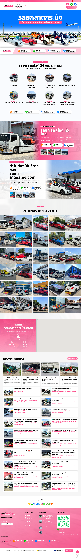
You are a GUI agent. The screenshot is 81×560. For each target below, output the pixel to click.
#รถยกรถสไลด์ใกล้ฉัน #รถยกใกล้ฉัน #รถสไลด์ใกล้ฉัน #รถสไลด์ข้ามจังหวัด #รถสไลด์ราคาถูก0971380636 (48, 517)
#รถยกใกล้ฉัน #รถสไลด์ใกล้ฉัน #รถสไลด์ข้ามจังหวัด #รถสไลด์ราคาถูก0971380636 (26, 474)
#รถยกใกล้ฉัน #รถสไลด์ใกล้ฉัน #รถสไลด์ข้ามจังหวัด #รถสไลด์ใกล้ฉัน (12, 378)
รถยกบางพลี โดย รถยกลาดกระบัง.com (23, 388)
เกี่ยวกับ (43, 6)
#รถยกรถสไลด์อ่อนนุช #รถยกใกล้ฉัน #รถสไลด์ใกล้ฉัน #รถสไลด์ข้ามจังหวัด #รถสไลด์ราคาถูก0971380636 (26, 420)
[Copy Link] (29, 504)
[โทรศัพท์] (12, 342)
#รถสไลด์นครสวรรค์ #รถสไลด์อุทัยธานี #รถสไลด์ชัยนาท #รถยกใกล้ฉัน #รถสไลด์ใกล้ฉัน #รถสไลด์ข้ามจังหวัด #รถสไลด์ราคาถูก (48, 523)
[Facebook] (34, 504)
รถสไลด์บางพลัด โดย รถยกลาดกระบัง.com (24, 399)
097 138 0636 (24, 51)
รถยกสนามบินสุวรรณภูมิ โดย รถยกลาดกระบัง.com (26, 409)
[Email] (47, 504)
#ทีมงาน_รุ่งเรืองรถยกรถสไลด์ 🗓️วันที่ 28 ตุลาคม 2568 (25, 451)
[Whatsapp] (44, 504)
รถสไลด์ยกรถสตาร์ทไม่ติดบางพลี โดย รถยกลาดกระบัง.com (62, 462)
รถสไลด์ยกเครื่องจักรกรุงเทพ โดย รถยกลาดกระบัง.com (61, 474)
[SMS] (49, 504)
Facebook (53, 50)
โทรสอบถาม (23, 50)
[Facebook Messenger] (37, 504)
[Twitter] (39, 504)
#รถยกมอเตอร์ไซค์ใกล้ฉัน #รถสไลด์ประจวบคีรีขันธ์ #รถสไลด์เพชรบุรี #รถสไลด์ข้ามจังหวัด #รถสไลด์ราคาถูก (64, 485)
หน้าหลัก (26, 6)
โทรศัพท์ (12, 345)
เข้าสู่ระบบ (69, 1)
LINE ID (38, 50)
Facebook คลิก (41, 541)
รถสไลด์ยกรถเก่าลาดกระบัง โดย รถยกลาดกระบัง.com (64, 430)
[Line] (32, 504)
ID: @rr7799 (29, 542)
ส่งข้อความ (68, 50)
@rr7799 (38, 51)
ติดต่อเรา (65, 1)
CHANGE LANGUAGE (60, 550)
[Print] (51, 504)
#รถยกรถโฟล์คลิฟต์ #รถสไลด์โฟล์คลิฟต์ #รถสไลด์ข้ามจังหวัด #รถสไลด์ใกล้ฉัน (50, 379)
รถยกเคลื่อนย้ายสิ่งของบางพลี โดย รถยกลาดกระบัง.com (61, 389)
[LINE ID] (24, 342)
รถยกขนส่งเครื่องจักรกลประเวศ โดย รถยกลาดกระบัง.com (47, 528)
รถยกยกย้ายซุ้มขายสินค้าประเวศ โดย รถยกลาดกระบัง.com (47, 532)
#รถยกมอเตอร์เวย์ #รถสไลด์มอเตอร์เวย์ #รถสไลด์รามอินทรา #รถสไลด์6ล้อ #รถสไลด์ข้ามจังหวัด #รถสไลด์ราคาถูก (63, 452)
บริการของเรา (32, 6)
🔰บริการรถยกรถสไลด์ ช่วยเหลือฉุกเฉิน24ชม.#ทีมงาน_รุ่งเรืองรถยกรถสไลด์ (25, 441)
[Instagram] (42, 504)
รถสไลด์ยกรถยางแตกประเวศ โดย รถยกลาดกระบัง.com (61, 399)
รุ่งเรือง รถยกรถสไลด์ (55, 51)
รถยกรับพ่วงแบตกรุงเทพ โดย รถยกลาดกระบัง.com (26, 430)
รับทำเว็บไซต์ (45, 550)
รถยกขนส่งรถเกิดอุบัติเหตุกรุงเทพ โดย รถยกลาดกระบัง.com (62, 441)
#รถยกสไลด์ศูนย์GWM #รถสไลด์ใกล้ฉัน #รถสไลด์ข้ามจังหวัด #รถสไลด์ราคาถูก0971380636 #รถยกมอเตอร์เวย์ (26, 463)
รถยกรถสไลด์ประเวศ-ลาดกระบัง (59, 409)
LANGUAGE (75, 1)
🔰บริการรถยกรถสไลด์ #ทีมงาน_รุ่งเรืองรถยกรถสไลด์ (64, 420)
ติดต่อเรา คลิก (72, 7)
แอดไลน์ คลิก (29, 541)
